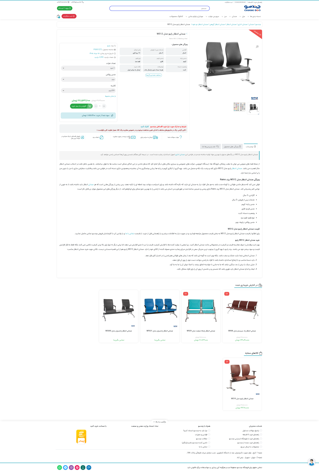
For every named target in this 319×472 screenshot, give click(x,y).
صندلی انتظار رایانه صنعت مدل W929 (201, 331)
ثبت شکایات (229, 2)
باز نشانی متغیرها (110, 96)
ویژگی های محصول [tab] (231, 146)
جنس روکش (111, 75)
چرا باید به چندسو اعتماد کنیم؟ (195, 430)
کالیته (113, 86)
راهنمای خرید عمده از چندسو (248, 442)
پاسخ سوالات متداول (251, 430)
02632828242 (240, 2)
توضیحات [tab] (250, 146)
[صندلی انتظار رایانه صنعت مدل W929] (201, 309)
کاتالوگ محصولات (176, 16)
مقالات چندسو (201, 438)
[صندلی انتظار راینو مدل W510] (242, 377)
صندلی (234, 16)
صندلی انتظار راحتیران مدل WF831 (160, 331)
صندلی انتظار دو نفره (200, 24)
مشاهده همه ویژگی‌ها (153, 75)
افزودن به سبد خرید (79, 106)
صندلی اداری (242, 24)
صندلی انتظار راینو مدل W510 (242, 398)
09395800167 (76, 2)
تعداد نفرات (111, 63)
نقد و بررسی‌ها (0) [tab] (209, 146)
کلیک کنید (145, 126)
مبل (243, 16)
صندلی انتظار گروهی (217, 24)
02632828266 (62, 2)
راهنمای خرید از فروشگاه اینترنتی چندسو (244, 438)
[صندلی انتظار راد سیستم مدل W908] (242, 309)
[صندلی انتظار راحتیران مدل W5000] (118, 309)
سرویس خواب (213, 16)
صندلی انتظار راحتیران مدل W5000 (118, 331)
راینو (108, 45)
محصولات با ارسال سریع (250, 446)
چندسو (258, 24)
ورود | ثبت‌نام (63, 8)
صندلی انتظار (231, 24)
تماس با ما (129, 233)
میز (225, 16)
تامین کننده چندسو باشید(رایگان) (194, 442)
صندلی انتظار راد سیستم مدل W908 (242, 331)
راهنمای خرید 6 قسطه (255, 2)
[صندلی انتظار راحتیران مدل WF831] (160, 309)
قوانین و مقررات (201, 434)
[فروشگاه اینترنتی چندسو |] (252, 8)
